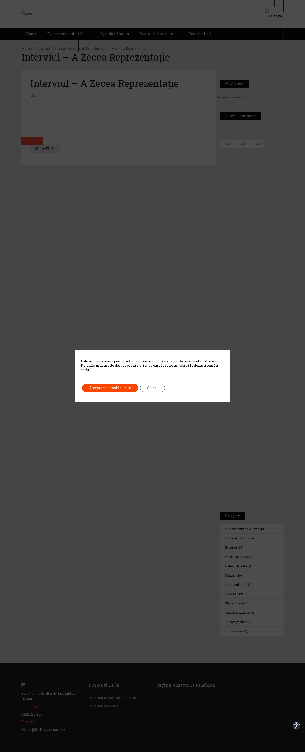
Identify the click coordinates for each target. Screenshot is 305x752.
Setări (152, 388)
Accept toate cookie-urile (110, 388)
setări (86, 370)
